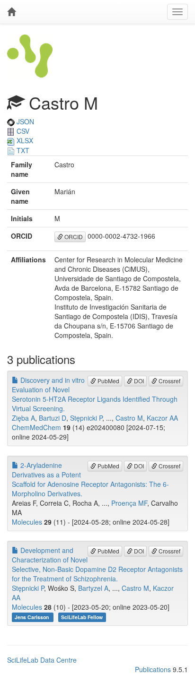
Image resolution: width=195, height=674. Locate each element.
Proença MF (129, 503)
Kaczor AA (162, 418)
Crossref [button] (168, 381)
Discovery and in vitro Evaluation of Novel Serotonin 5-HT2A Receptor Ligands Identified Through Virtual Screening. (94, 394)
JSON (24, 121)
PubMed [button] (107, 381)
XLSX (24, 140)
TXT (22, 150)
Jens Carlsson (32, 617)
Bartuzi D (52, 418)
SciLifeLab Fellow (82, 617)
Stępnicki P (86, 418)
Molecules (27, 522)
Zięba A (23, 418)
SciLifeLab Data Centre (42, 660)
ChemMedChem (36, 427)
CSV (22, 131)
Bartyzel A (93, 588)
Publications (153, 669)
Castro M (129, 418)
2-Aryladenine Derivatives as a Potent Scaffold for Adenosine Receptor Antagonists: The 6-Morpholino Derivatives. (90, 479)
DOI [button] (138, 381)
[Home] (11, 12)
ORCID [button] (73, 237)
